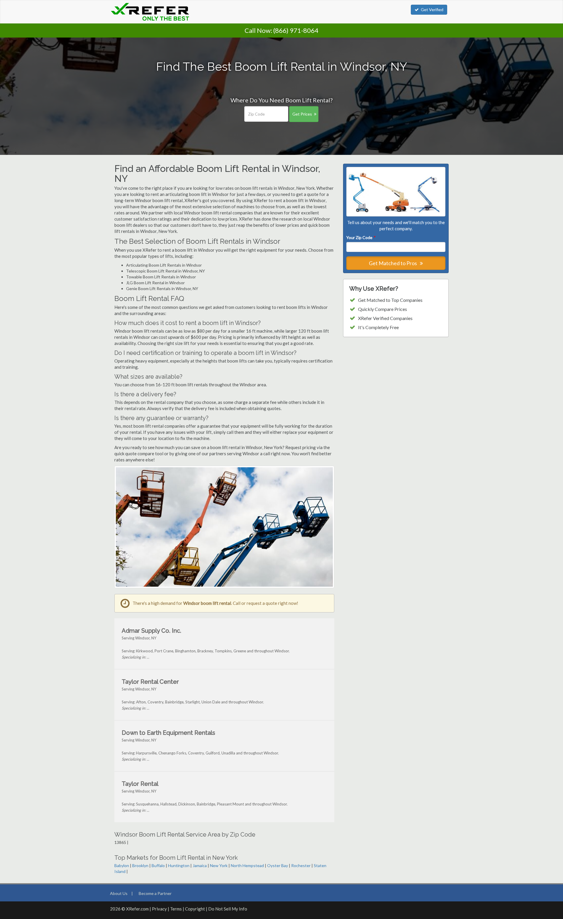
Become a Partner (155, 893)
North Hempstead (247, 865)
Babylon (121, 865)
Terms (176, 908)
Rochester (301, 865)
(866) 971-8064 (295, 30)
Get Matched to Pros (393, 263)
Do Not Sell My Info (227, 908)
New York (219, 865)
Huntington (178, 865)
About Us (119, 893)
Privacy (159, 908)
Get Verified (432, 9)
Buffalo (158, 865)
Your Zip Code (360, 237)
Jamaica (200, 865)
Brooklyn (140, 865)
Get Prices (302, 113)
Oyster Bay (277, 865)
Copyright (195, 908)
